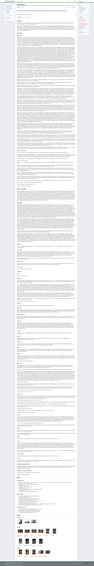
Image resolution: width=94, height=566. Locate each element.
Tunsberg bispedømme (83, 23)
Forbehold (18, 564)
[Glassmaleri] (20, 541)
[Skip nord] (47, 531)
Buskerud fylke (81, 26)
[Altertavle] (20, 552)
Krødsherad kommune (83, 25)
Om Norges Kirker (13, 564)
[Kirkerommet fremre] (27, 531)
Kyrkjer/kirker (81, 18)
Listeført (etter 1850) (82, 27)
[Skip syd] (54, 531)
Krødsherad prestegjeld (83, 20)
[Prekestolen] (40, 552)
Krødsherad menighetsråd (83, 24)
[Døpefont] (27, 552)
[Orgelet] (47, 552)
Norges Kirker (9, 1)
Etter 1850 (80, 28)
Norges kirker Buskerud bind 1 (83, 33)
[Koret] (34, 531)
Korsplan (80, 31)
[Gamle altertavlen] (34, 552)
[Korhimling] (40, 531)
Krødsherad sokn (82, 19)
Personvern (7, 564)
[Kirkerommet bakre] (20, 531)
